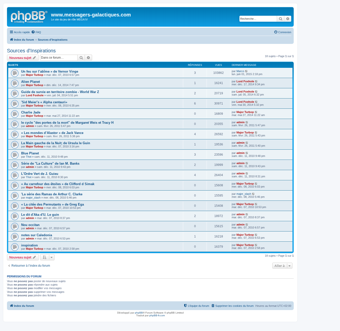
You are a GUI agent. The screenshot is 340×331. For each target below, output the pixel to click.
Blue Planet (30, 153)
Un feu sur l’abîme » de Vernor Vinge (49, 71)
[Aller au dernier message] (246, 71)
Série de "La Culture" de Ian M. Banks (50, 163)
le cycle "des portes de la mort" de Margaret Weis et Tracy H (67, 122)
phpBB (139, 312)
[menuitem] (36, 32)
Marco (240, 71)
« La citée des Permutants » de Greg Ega (52, 204)
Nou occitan (30, 225)
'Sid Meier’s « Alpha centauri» (44, 102)
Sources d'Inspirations (31, 50)
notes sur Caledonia (36, 235)
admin (30, 125)
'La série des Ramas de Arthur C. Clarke (51, 194)
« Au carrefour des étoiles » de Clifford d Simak (57, 184)
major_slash (33, 197)
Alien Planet (30, 82)
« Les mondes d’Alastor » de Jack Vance (52, 133)
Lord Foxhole (245, 81)
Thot (28, 156)
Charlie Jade (30, 112)
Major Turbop (34, 74)
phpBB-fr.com (157, 315)
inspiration (29, 245)
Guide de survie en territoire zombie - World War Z (60, 92)
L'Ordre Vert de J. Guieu (39, 174)
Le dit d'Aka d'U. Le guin (40, 215)
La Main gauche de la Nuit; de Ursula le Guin (55, 143)
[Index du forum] (29, 16)
